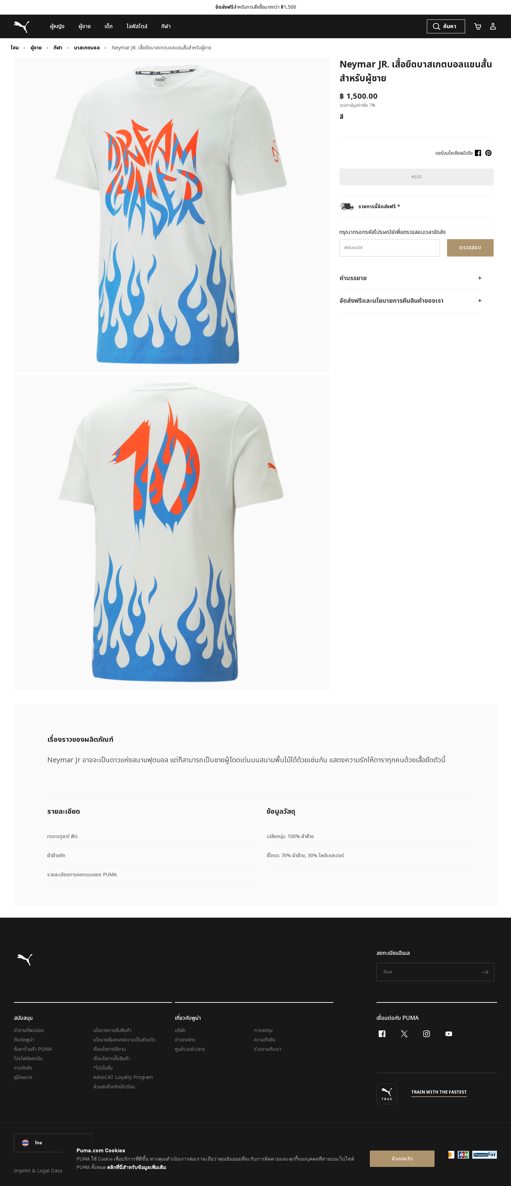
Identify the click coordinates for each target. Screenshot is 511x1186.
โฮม (14, 48)
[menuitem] (57, 26)
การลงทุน (263, 1030)
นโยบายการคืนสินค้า (112, 1030)
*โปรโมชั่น (103, 1068)
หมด (417, 177)
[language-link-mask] (52, 1143)
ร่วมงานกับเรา (267, 1049)
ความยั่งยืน (264, 1039)
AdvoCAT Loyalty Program (123, 1077)
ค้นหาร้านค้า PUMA (33, 1049)
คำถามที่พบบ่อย (29, 1030)
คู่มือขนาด (23, 1077)
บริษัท (180, 1030)
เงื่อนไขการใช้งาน (109, 1049)
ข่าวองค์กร (185, 1039)
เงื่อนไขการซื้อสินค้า (111, 1058)
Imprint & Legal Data (38, 1171)
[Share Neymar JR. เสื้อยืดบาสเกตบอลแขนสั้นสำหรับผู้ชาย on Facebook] (478, 153)
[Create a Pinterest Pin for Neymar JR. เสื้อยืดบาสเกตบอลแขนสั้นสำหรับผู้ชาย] (488, 153)
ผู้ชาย (36, 48)
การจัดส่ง (23, 1068)
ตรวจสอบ (470, 248)
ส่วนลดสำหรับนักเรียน (114, 1086)
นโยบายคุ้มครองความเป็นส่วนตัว (124, 1039)
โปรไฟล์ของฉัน (28, 1058)
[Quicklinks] (493, 26)
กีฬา (58, 48)
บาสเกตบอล (87, 48)
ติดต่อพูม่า (24, 1039)
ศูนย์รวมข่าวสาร (190, 1049)
